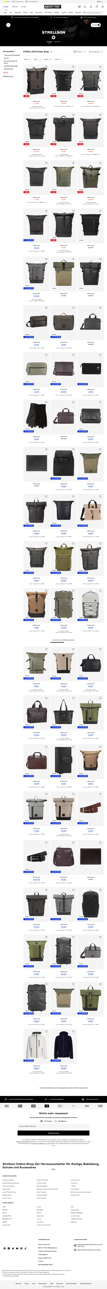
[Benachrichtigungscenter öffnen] (91, 6)
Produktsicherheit (85, 1283)
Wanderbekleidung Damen (11, 1183)
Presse (27, 1283)
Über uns (18, 1283)
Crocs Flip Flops (41, 1183)
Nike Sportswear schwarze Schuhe (47, 1189)
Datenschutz (43, 1283)
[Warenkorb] (102, 6)
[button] (79, 51)
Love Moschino (75, 1216)
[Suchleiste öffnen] (84, 13)
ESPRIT (5, 1222)
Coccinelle (40, 1222)
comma (39, 1219)
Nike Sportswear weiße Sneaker (81, 1192)
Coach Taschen (41, 1192)
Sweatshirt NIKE (42, 1195)
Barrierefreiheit (71, 1283)
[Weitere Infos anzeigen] (36, 109)
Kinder (23, 6)
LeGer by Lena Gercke (44, 1225)
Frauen (6, 6)
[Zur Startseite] (14, 1240)
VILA (72, 1207)
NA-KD (5, 1213)
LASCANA (40, 1210)
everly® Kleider (41, 1198)
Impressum (59, 1283)
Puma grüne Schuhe (9, 1186)
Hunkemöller (6, 1225)
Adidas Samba (7, 1195)
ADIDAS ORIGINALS (77, 1213)
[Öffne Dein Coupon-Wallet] (79, 6)
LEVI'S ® (39, 1213)
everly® (39, 1207)
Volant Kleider (75, 1180)
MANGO (5, 1210)
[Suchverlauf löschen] (102, 13)
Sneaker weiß (75, 1195)
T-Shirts (73, 1186)
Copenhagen (75, 1210)
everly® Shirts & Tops (9, 1192)
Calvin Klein (40, 1216)
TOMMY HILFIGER (76, 1219)
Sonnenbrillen (75, 1189)
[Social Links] (4, 1248)
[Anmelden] (85, 6)
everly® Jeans (7, 1198)
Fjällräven (74, 1222)
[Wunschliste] (97, 6)
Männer (15, 6)
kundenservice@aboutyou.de (40, 1143)
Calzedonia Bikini (42, 1186)
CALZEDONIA (7, 1216)
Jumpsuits (74, 1183)
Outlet (8, 1)
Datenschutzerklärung (23, 1141)
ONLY (4, 1207)
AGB (51, 1283)
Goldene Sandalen (8, 1180)
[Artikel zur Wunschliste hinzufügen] (46, 67)
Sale (35, 59)
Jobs (33, 1283)
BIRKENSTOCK (7, 1219)
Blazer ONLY (6, 1189)
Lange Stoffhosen (42, 1180)
